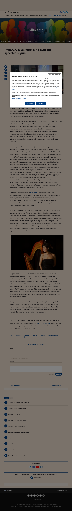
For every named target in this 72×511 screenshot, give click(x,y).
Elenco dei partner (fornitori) (19, 98)
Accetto (41, 103)
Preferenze (30, 103)
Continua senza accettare (54, 74)
